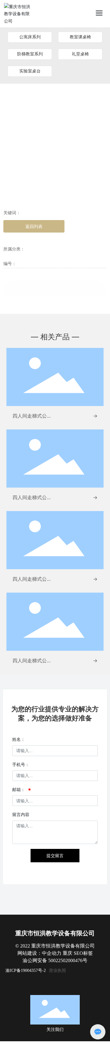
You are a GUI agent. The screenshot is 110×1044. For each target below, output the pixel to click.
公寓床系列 (30, 37)
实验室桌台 (30, 71)
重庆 (67, 953)
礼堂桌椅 (80, 54)
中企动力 (51, 953)
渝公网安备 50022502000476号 (55, 960)
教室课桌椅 (80, 37)
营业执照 (57, 970)
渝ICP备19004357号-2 (26, 970)
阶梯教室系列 (30, 54)
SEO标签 (83, 953)
